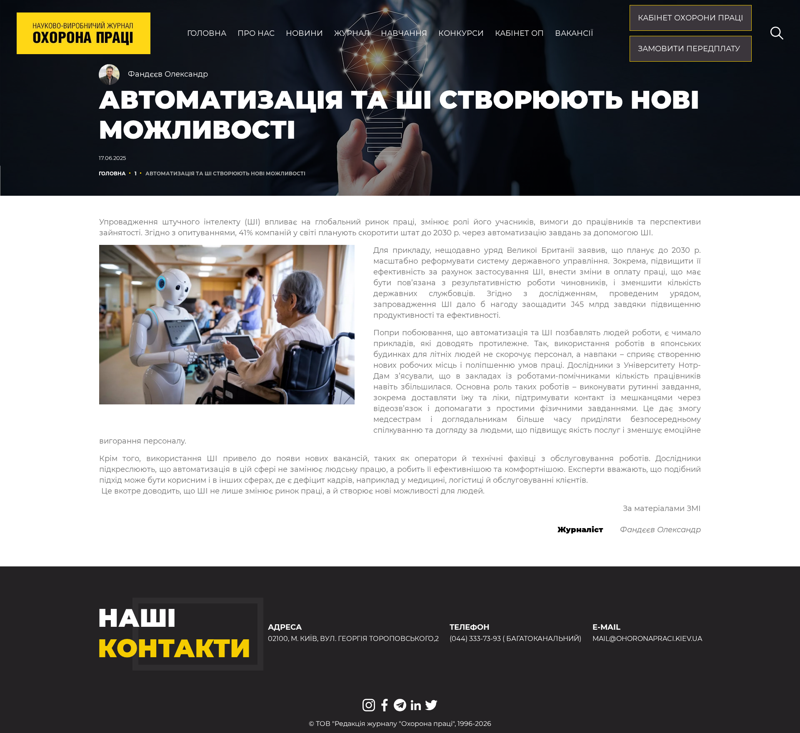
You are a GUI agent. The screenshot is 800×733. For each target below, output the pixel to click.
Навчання (404, 33)
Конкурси (461, 33)
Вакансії (574, 33)
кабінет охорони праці (690, 17)
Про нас (256, 33)
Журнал (352, 33)
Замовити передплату (689, 48)
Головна (206, 33)
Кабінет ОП (519, 33)
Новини (304, 33)
